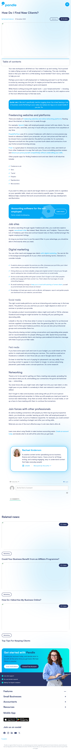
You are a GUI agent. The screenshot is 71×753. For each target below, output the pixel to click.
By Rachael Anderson (8, 19)
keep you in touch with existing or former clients (47, 284)
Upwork (21, 125)
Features (8, 691)
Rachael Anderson (31, 450)
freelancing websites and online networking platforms (42, 119)
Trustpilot (4, 739)
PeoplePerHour (14, 134)
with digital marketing (48, 253)
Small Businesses (12, 696)
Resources (8, 707)
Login (66, 481)
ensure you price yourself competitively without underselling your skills (37, 153)
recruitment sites (20, 230)
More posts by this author (42, 465)
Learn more (60, 211)
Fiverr (11, 148)
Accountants (10, 702)
